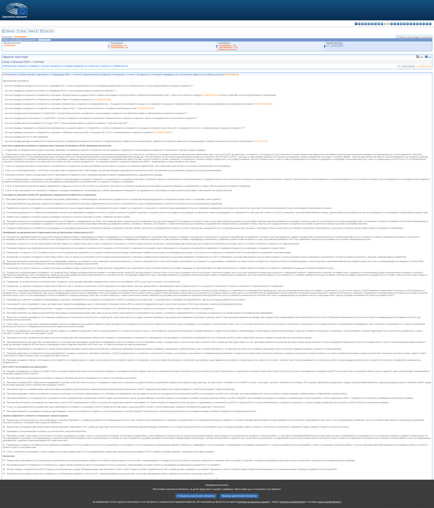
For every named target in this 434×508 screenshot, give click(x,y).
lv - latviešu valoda (394, 24)
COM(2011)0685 (102, 99)
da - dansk (365, 24)
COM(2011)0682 (264, 104)
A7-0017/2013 (9, 45)
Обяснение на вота (227, 50)
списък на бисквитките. (329, 502)
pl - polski (411, 24)
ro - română (417, 24)
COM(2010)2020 (145, 108)
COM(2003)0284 (211, 95)
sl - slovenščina (423, 24)
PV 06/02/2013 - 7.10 (227, 45)
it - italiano (391, 24)
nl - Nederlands (407, 24)
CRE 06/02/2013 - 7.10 (228, 47)
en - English (378, 24)
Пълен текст (49, 31)
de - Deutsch (369, 24)
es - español (359, 24)
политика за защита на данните (253, 502)
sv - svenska (430, 24)
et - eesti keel (372, 24)
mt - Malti (404, 24)
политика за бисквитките (292, 502)
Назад (22, 31)
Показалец (9, 31)
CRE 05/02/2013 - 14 (119, 47)
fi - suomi (427, 24)
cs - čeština (362, 24)
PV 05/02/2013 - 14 (118, 45)
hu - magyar (401, 24)
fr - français (382, 24)
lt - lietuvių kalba (398, 24)
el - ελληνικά (375, 24)
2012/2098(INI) (20, 37)
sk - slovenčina (420, 24)
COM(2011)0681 (163, 132)
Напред (32, 31)
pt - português (414, 24)
